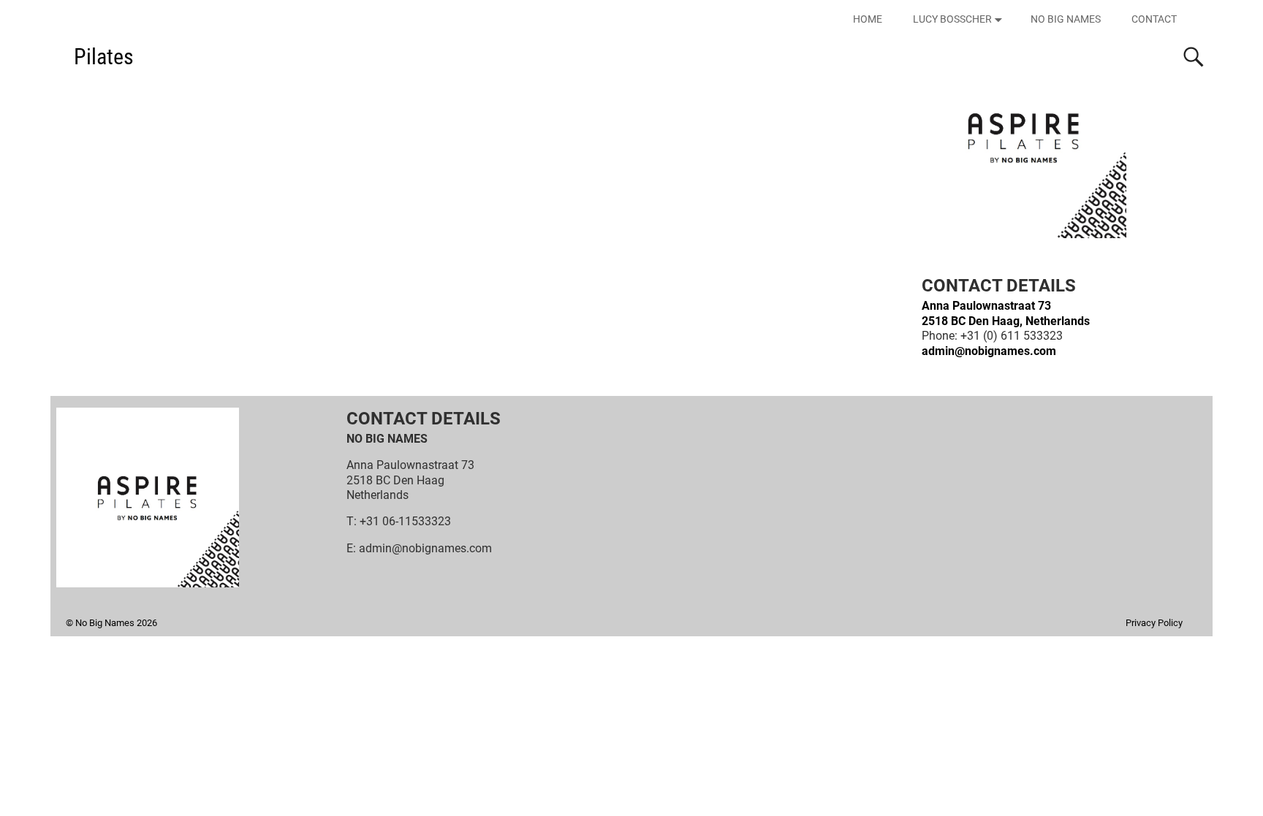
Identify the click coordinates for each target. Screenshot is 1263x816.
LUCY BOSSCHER (952, 19)
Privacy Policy (1154, 622)
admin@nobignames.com (989, 351)
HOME (867, 19)
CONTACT (1154, 19)
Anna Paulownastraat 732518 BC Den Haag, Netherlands (1006, 313)
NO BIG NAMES (1066, 19)
